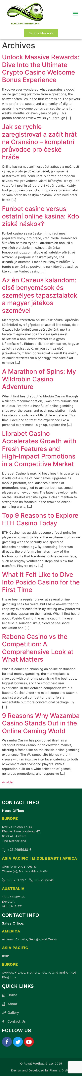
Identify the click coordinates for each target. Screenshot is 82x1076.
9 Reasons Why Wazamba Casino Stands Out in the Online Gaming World (41, 723)
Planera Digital (60, 1070)
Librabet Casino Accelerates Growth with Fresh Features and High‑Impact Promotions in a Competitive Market (39, 449)
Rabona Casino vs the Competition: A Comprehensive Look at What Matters (37, 648)
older (8, 782)
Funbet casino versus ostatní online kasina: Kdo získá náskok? (40, 216)
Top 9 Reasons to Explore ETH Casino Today (40, 519)
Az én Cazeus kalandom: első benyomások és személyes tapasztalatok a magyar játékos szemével (39, 295)
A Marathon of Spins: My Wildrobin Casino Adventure (39, 379)
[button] (75, 13)
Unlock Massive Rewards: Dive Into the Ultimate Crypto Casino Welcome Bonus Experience (40, 68)
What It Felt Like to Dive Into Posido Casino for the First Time (41, 582)
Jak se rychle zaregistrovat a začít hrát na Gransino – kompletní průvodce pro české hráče (39, 142)
